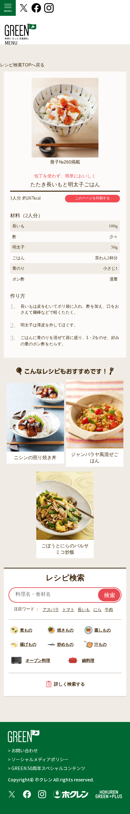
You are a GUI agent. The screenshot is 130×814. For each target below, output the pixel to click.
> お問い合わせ (23, 750)
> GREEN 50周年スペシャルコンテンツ (46, 768)
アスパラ (51, 609)
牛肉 (109, 609)
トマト (68, 609)
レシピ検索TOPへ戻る (22, 64)
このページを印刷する (92, 198)
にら (97, 609)
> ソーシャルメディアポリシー (38, 759)
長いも (84, 609)
